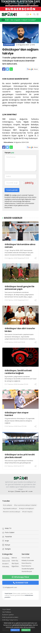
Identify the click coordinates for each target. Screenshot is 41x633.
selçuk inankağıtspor (26, 508)
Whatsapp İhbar (21, 577)
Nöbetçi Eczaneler (28, 560)
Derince (14, 558)
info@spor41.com (11, 587)
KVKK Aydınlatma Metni (10, 617)
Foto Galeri (9, 532)
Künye (7, 545)
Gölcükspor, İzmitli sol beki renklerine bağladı (18, 372)
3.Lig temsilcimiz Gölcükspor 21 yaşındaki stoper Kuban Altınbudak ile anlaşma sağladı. (20, 420)
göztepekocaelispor (10, 508)
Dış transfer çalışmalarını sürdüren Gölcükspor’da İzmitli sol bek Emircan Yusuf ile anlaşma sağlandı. (20, 378)
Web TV (8, 528)
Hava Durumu (26, 563)
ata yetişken (7, 505)
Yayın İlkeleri (6, 609)
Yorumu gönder (12, 190)
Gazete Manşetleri (28, 569)
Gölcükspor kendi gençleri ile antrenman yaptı (19, 287)
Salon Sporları (16, 561)
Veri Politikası (6, 612)
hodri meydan (27, 512)
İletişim (8, 549)
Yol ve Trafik (26, 558)
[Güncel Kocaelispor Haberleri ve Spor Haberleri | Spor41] (8, 14)
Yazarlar (8, 536)
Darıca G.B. (6, 561)
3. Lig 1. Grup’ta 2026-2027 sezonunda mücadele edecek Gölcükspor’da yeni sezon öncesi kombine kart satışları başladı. (19, 253)
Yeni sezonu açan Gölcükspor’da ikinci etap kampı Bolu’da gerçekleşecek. (19, 462)
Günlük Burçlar (27, 571)
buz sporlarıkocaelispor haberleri (25, 505)
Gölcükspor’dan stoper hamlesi (17, 414)
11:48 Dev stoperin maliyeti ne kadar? (20, 20)
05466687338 (21, 582)
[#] (20, 478)
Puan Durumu (26, 566)
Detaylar (14, 630)
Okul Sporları (16, 563)
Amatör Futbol (7, 564)
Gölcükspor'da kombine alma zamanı (20, 245)
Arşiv (7, 541)
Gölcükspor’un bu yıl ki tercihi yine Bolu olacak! (20, 456)
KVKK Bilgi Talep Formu (10, 620)
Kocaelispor (6, 558)
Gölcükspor (9, 44)
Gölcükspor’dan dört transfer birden (20, 329)
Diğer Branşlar (16, 566)
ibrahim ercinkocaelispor (11, 512)
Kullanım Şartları (8, 615)
